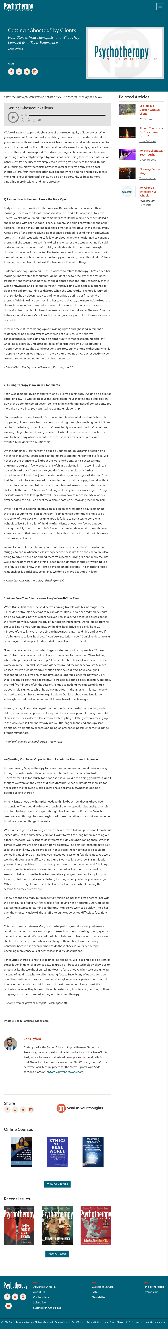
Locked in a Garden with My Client (149, 110)
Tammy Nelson (147, 179)
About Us (39, 1292)
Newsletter (99, 1297)
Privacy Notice (94, 1322)
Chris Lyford (15, 49)
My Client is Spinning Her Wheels (147, 192)
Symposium (151, 1292)
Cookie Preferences (155, 1322)
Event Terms (77, 1322)
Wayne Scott (146, 119)
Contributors (41, 1297)
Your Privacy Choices (114, 1322)
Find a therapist (154, 1287)
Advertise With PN (44, 1287)
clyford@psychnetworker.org (65, 1072)
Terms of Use (61, 1322)
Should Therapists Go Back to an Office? (151, 132)
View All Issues (57, 1254)
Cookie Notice (135, 1322)
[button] (13, 117)
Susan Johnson (147, 160)
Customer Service (103, 1287)
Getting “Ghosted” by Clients (42, 30)
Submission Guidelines (47, 1308)
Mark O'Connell (147, 141)
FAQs (95, 1292)
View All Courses (57, 1184)
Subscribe (39, 1302)
